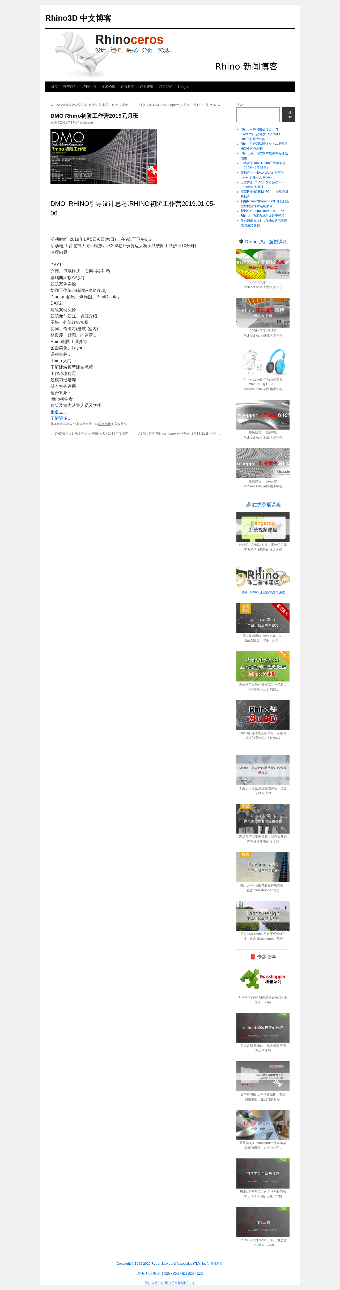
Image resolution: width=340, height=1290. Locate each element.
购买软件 (70, 87)
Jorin (89, 122)
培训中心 (89, 87)
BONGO (155, 1273)
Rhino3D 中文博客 (78, 18)
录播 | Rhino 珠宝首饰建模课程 (263, 592)
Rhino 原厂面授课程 (266, 241)
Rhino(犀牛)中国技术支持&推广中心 (170, 1283)
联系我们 (166, 87)
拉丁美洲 (188, 1273)
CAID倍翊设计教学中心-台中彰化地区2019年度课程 (89, 105)
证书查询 (147, 87)
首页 (54, 87)
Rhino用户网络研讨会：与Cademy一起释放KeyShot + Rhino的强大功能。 (260, 134)
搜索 (239, 105)
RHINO (142, 1273)
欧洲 (176, 1273)
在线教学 (127, 87)
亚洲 (200, 1273)
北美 (167, 1273)
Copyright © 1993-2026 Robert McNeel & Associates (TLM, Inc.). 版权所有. (170, 1263)
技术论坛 (108, 87)
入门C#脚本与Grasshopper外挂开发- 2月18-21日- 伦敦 (179, 105)
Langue (183, 87)
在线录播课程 (266, 504)
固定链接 (104, 424)
